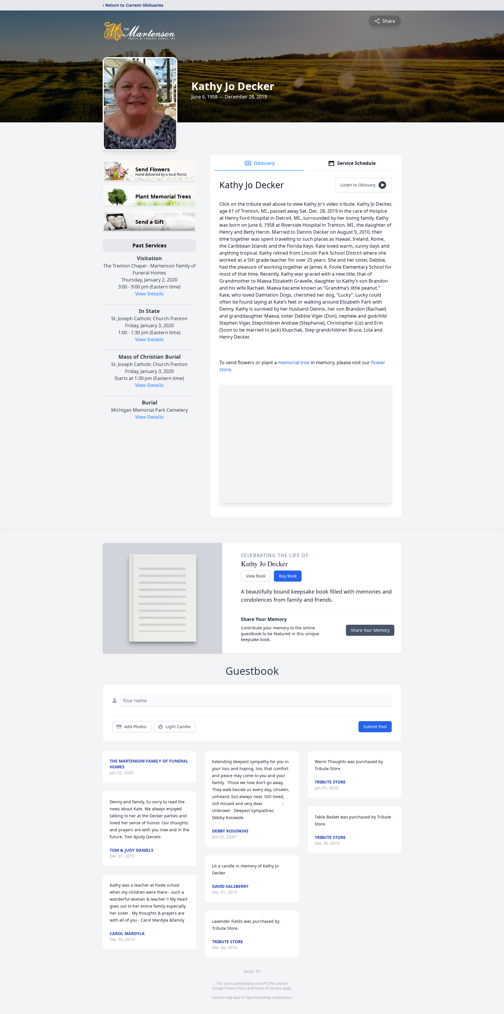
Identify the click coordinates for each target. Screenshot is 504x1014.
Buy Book (288, 576)
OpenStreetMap (258, 997)
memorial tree (293, 362)
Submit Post (375, 726)
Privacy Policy (235, 988)
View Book (255, 576)
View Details (149, 294)
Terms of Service (267, 988)
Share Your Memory (370, 630)
